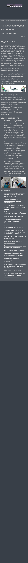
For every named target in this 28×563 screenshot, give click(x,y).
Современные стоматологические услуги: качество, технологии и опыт (14, 226)
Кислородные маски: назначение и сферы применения (13, 242)
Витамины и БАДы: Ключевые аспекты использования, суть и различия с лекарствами (15, 266)
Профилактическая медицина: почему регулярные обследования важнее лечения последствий (14, 194)
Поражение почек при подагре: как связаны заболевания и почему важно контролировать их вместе (14, 232)
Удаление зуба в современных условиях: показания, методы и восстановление (12, 200)
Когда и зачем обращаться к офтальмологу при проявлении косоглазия (12, 259)
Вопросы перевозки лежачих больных (14, 250)
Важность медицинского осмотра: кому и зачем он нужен (15, 237)
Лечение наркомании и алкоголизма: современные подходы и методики (14, 254)
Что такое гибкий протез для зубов (13, 216)
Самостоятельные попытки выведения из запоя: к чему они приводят (15, 246)
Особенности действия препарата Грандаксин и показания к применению (15, 212)
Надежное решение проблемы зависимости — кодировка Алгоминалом (12, 221)
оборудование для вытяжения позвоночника (13, 73)
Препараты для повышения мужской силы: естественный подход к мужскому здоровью (15, 207)
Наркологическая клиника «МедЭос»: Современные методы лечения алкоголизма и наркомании (14, 275)
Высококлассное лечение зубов (13, 271)
